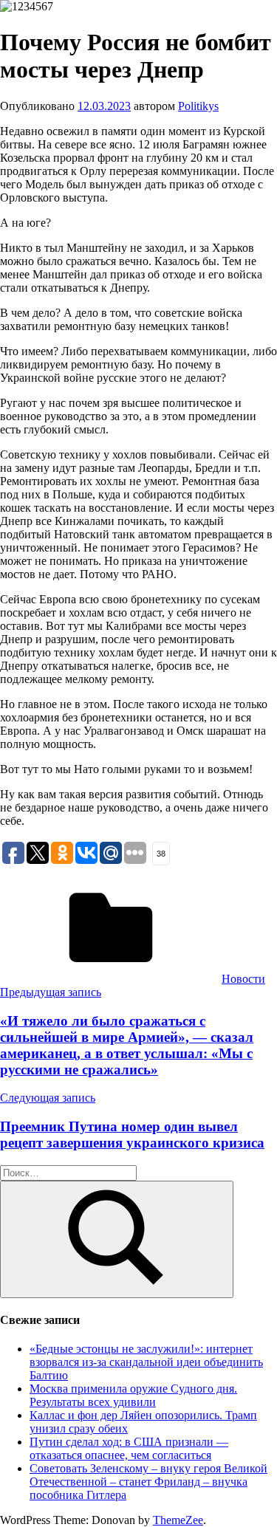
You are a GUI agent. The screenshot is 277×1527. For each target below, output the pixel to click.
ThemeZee (178, 1520)
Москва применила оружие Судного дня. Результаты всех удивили (133, 1395)
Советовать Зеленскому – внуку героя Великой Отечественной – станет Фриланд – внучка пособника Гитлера (148, 1481)
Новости (243, 978)
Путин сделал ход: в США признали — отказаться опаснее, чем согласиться (129, 1448)
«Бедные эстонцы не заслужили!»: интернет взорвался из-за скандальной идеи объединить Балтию (146, 1362)
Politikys (198, 106)
